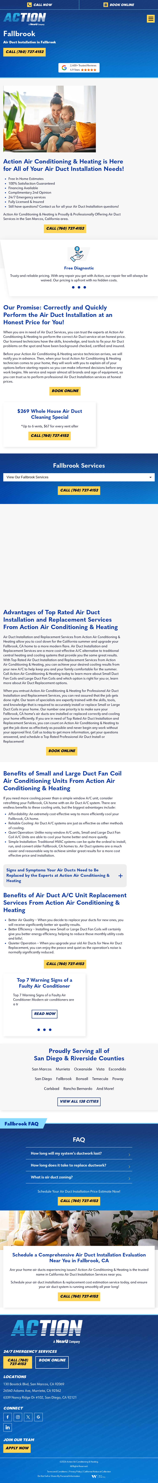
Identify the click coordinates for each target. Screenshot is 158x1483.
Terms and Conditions (57, 1471)
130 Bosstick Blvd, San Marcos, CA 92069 (33, 1384)
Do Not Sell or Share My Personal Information (59, 1476)
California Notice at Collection (97, 1471)
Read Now (44, 1014)
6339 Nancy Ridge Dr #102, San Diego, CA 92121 (40, 1397)
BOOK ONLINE (65, 391)
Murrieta (63, 1069)
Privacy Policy (75, 1471)
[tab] (79, 1153)
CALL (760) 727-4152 (24, 52)
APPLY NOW (17, 1448)
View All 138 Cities (79, 1102)
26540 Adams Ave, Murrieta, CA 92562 (32, 1391)
